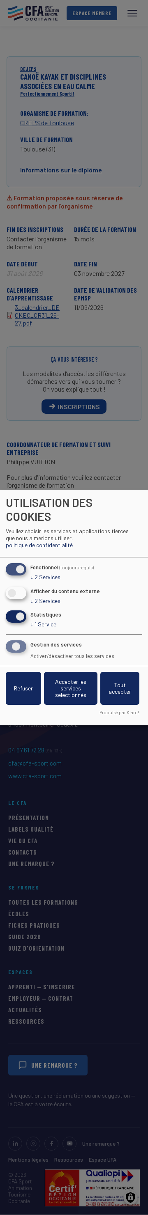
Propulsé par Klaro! (119, 712)
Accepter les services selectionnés (70, 688)
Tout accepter (120, 688)
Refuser (23, 688)
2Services (45, 576)
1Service (43, 624)
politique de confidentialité (39, 544)
